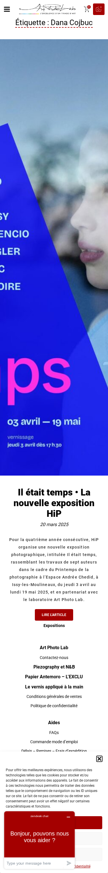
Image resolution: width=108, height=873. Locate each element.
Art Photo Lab (54, 647)
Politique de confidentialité (54, 705)
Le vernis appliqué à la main (54, 687)
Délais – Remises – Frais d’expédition (54, 751)
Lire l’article (54, 615)
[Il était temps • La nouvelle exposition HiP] (54, 257)
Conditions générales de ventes (54, 696)
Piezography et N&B (54, 667)
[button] (99, 759)
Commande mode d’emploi (54, 741)
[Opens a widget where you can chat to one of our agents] (39, 840)
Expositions (54, 626)
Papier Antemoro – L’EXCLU (54, 676)
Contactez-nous (54, 657)
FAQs (54, 732)
